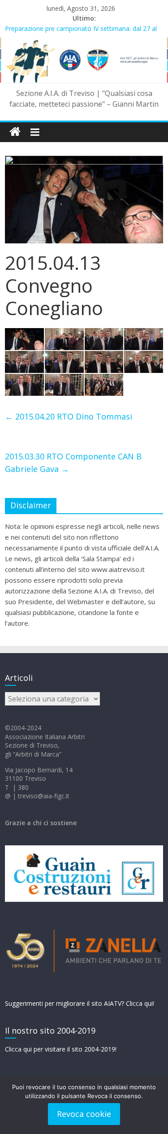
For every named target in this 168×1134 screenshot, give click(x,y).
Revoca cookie (84, 1113)
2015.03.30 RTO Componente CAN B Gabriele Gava (73, 463)
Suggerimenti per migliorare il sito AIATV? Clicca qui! (79, 1003)
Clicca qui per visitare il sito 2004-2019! (60, 1049)
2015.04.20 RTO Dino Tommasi (68, 416)
